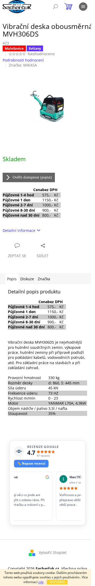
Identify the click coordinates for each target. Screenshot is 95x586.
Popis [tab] (12, 278)
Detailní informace (19, 230)
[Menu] (83, 6)
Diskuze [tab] (27, 278)
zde (41, 582)
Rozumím (57, 582)
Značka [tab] (44, 278)
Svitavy (35, 48)
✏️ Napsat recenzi (31, 463)
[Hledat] (55, 6)
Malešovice (14, 48)
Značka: (23, 65)
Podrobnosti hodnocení (23, 60)
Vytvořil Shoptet (52, 552)
